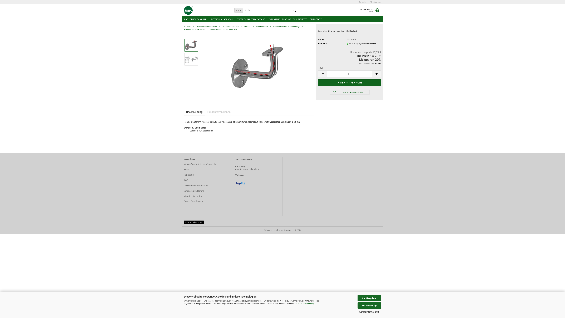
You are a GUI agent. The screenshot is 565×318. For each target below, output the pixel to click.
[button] (322, 74)
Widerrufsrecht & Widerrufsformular (200, 164)
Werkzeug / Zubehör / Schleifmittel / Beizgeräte (295, 19)
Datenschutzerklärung (305, 303)
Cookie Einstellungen (193, 201)
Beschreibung (194, 112)
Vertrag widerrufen (194, 222)
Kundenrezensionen (219, 112)
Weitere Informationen (369, 312)
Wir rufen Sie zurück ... (194, 196)
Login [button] (363, 2)
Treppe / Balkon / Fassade (251, 19)
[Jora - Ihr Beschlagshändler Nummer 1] (207, 10)
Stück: (321, 68)
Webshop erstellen (272, 230)
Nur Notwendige (369, 305)
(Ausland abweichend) (368, 44)
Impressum (189, 175)
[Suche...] (294, 10)
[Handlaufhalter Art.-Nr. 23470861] (257, 66)
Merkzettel (376, 2)
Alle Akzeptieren (369, 298)
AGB (186, 180)
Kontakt (187, 169)
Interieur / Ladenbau (222, 19)
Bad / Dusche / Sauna (195, 19)
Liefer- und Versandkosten (196, 185)
